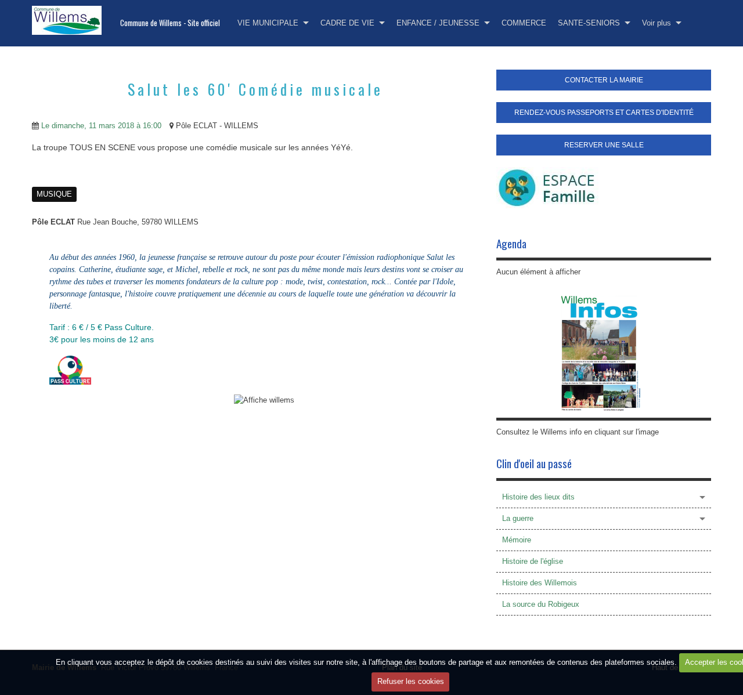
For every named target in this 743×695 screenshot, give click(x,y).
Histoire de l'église (532, 561)
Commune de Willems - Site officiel (170, 22)
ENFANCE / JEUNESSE (437, 23)
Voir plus (656, 23)
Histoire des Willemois (539, 582)
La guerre (517, 518)
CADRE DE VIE (347, 23)
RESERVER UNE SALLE (604, 145)
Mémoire (516, 539)
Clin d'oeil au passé (534, 463)
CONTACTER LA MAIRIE (604, 80)
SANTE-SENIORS (589, 23)
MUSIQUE (54, 194)
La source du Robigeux (540, 604)
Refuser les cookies (410, 681)
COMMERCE (524, 23)
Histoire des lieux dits (538, 497)
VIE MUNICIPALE (267, 23)
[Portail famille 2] (547, 187)
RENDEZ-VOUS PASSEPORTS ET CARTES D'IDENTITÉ (604, 112)
